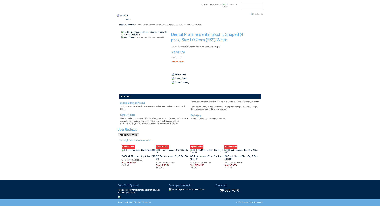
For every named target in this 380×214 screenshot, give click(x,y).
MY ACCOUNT (215, 4)
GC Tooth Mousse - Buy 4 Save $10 (138, 156)
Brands (140, 19)
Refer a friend (180, 74)
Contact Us (234, 19)
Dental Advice (173, 19)
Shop (127, 19)
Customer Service (196, 19)
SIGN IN (204, 4)
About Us (217, 19)
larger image (129, 37)
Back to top (129, 202)
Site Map (138, 202)
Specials (154, 19)
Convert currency (182, 82)
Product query (181, 78)
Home (121, 25)
